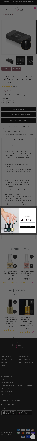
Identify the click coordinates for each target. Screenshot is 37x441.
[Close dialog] (35, 209)
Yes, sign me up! (27, 226)
